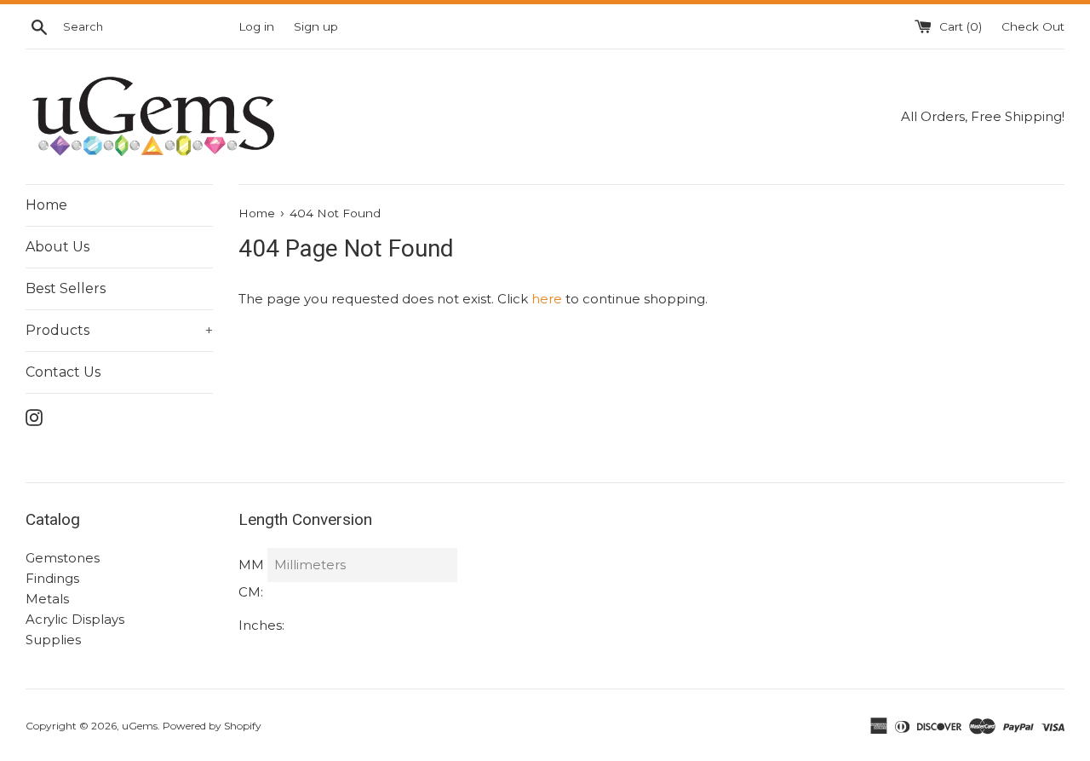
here (546, 299)
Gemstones (63, 558)
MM (251, 564)
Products (119, 330)
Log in (256, 26)
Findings (52, 578)
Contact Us (63, 372)
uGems (140, 725)
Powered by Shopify (212, 725)
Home (46, 205)
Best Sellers (66, 288)
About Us (57, 247)
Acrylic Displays (75, 619)
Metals (47, 599)
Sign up (316, 26)
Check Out (1032, 26)
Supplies (53, 639)
